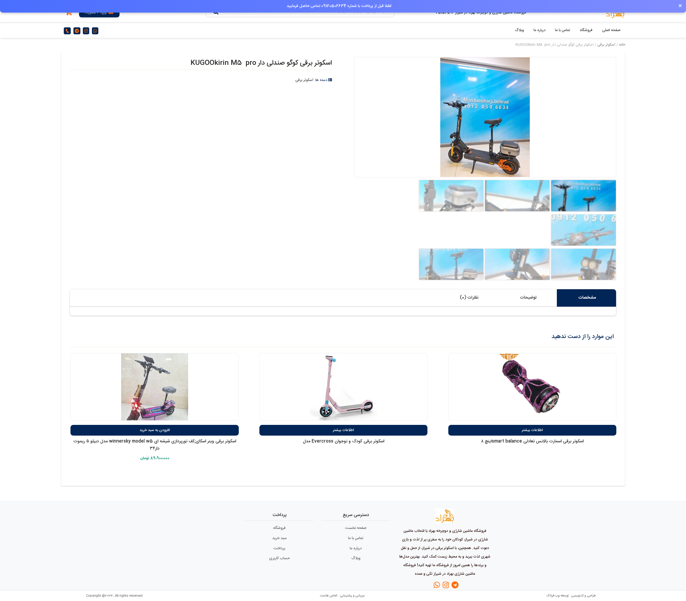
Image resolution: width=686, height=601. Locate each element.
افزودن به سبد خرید (155, 430)
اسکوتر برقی (606, 45)
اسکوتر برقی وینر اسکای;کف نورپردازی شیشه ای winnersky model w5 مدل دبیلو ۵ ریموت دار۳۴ (154, 445)
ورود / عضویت (95, 12)
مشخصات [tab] (587, 297)
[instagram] (86, 31)
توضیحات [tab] (528, 297)
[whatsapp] (95, 31)
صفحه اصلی (611, 30)
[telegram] (76, 31)
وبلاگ (519, 30)
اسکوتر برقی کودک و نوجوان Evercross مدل (343, 441)
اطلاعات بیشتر (532, 430)
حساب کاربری (279, 558)
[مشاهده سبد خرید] (68, 13)
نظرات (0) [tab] (469, 297)
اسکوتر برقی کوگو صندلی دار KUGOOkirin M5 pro (261, 63)
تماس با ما (562, 30)
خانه (622, 45)
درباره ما (540, 30)
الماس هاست (329, 595)
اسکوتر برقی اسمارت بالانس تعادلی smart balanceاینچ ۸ (532, 441)
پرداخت (279, 548)
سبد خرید (279, 538)
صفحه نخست (355, 528)
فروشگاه (586, 30)
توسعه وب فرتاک (557, 595)
